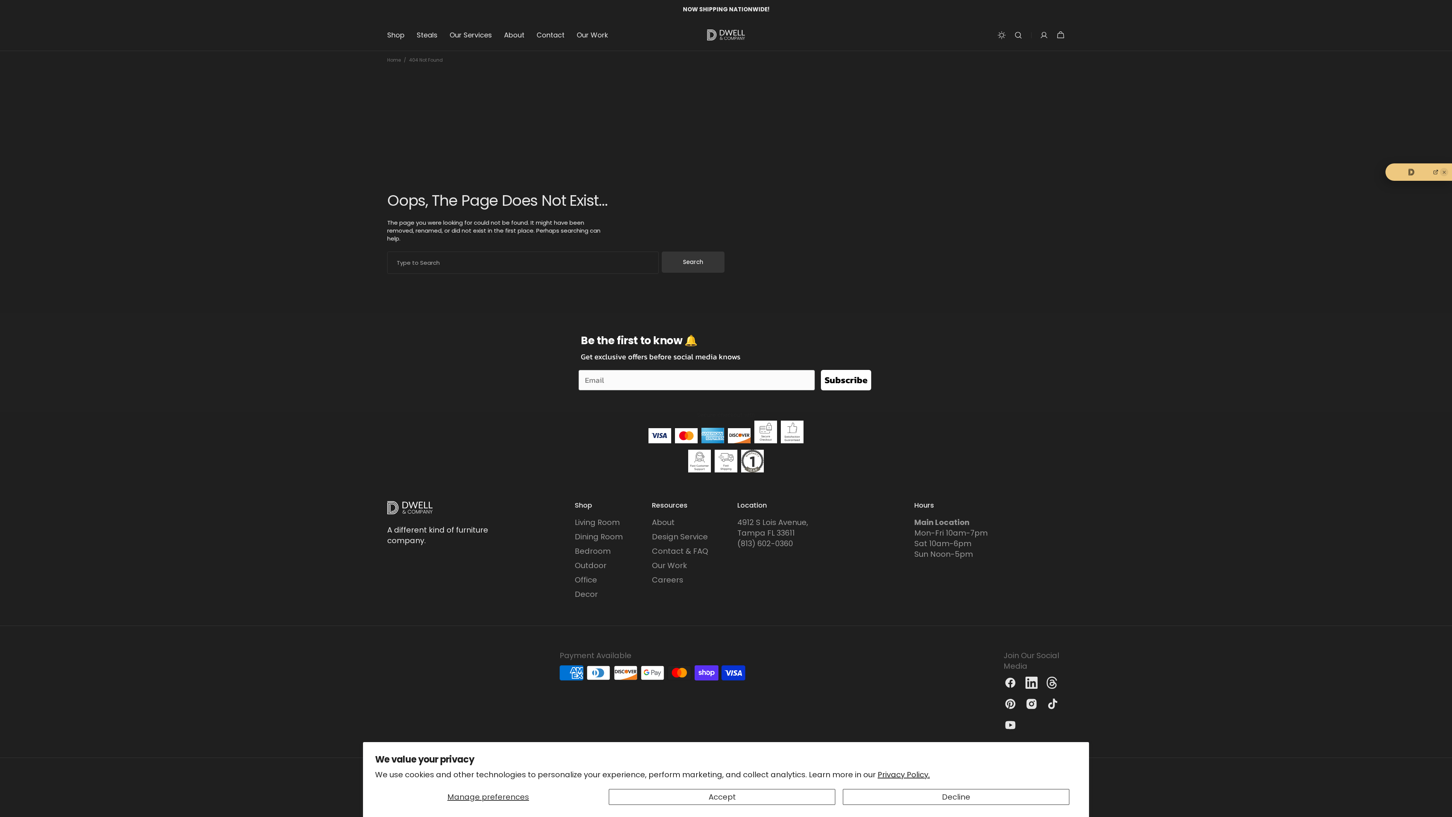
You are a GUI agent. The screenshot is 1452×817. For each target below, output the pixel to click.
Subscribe (846, 380)
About (663, 522)
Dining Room (599, 536)
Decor (586, 594)
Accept (722, 797)
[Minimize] (1444, 172)
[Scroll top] (1443, 808)
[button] (1018, 35)
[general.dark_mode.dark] (1001, 35)
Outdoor (591, 565)
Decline (956, 797)
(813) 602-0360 (765, 543)
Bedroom (593, 551)
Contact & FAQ (680, 551)
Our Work (669, 565)
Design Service (680, 536)
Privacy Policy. (904, 774)
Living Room (597, 522)
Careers (667, 580)
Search (693, 262)
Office (586, 580)
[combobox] (523, 263)
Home (394, 60)
